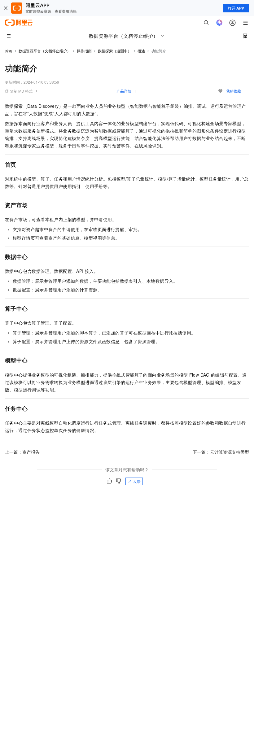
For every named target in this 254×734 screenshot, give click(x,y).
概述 (141, 50)
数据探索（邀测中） (114, 50)
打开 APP (236, 8)
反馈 (137, 481)
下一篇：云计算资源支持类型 (221, 452)
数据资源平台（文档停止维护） (45, 50)
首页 (8, 51)
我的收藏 (233, 91)
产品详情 (123, 91)
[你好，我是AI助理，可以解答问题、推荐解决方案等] (219, 22)
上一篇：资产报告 (22, 452)
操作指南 (84, 50)
